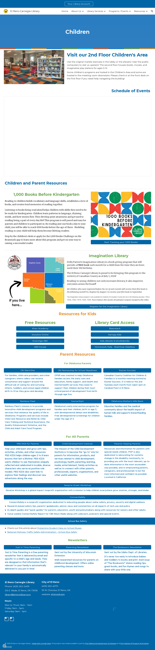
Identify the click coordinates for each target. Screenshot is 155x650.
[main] (77, 32)
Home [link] (65, 11)
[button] (152, 11)
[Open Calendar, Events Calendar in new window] (146, 99)
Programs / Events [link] (118, 11)
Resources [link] (139, 11)
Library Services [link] (95, 11)
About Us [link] (76, 11)
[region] (77, 4)
